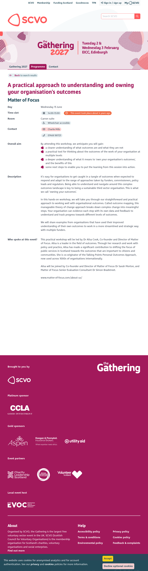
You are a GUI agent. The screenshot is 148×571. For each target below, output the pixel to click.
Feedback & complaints (126, 543)
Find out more (16, 550)
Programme (38, 66)
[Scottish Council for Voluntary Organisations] (27, 19)
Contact (53, 66)
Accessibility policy (89, 531)
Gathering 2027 (18, 66)
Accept (108, 558)
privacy (35, 564)
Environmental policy (90, 543)
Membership (43, 2)
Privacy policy (121, 531)
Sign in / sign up (112, 2)
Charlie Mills (53, 129)
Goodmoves (82, 2)
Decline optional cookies (118, 566)
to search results (26, 75)
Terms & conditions (89, 537)
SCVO (31, 2)
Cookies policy (121, 537)
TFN (94, 2)
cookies (49, 564)
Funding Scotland (63, 2)
